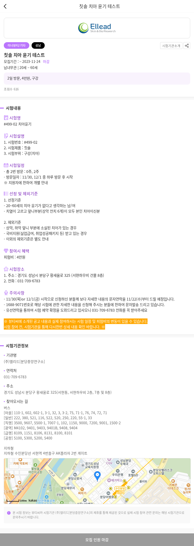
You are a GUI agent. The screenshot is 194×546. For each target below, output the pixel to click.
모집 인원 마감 (97, 539)
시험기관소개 (171, 45)
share (186, 45)
